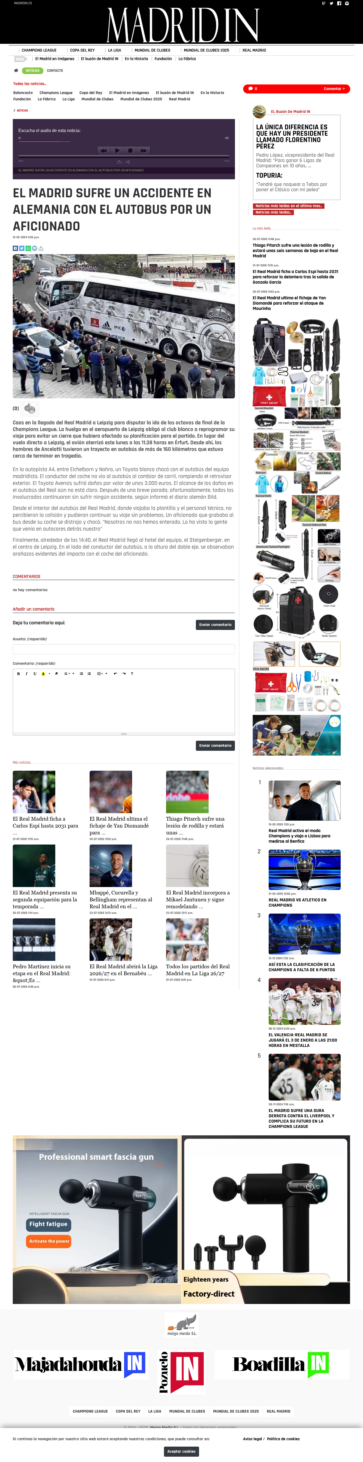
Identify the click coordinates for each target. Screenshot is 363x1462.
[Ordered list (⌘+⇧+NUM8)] (81, 674)
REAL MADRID (254, 50)
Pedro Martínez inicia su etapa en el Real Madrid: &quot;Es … (42, 973)
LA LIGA (114, 50)
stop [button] (130, 150)
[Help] (132, 674)
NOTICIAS (33, 71)
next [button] (143, 150)
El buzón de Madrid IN (99, 59)
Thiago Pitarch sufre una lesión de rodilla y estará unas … (195, 826)
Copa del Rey (90, 93)
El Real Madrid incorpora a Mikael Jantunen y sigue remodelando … (198, 899)
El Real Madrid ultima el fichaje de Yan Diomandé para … (119, 826)
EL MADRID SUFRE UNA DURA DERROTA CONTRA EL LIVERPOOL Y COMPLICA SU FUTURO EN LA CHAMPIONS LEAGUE (301, 1119)
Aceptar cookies (181, 1452)
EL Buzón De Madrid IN (290, 112)
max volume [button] (227, 138)
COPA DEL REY (82, 50)
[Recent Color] (43, 674)
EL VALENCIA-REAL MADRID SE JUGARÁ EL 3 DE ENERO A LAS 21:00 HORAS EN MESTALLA (303, 1040)
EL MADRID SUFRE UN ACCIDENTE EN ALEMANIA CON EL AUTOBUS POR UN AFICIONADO (81, 170)
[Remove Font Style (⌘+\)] (56, 674)
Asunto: (30, 639)
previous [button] (103, 150)
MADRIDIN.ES (23, 3)
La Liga (68, 99)
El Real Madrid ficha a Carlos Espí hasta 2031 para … (45, 826)
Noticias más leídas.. (273, 212)
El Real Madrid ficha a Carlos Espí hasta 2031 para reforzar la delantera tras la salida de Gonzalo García (295, 277)
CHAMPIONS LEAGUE (39, 50)
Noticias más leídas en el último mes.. (289, 206)
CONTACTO (55, 71)
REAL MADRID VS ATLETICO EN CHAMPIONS (298, 903)
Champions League (56, 93)
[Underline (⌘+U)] (35, 674)
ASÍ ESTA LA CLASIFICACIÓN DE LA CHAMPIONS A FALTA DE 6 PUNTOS (302, 967)
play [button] (117, 150)
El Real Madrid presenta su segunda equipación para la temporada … (45, 899)
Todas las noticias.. (29, 84)
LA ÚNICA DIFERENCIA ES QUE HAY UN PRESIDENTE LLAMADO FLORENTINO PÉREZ (292, 137)
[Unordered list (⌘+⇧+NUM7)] (89, 674)
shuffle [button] (127, 162)
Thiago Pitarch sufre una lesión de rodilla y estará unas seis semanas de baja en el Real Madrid (295, 251)
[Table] (102, 674)
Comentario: (34, 664)
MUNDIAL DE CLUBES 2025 (206, 50)
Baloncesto (23, 93)
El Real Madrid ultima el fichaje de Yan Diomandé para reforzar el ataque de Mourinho (289, 303)
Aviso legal (252, 1439)
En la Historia (136, 59)
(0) (16, 408)
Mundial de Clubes (97, 99)
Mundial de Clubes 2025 (141, 99)
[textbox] (124, 705)
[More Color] (49, 674)
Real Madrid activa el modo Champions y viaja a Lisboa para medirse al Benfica (299, 836)
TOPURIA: (269, 176)
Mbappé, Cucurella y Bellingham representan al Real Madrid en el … (121, 899)
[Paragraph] (69, 674)
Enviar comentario (215, 625)
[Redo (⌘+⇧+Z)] (124, 674)
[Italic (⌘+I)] (27, 674)
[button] (30, 409)
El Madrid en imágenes (54, 59)
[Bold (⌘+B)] (18, 674)
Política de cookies (283, 1439)
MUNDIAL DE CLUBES (152, 50)
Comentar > (334, 89)
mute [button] (20, 138)
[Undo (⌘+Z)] (115, 674)
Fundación (163, 59)
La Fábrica (187, 59)
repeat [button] (119, 162)
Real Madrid (179, 99)
